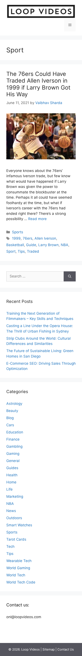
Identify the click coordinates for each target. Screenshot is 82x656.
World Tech (15, 575)
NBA (64, 245)
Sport (11, 251)
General (13, 461)
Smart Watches (19, 525)
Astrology (14, 403)
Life (9, 489)
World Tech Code (20, 582)
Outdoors (14, 518)
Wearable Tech (19, 561)
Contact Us (65, 649)
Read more (37, 219)
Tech (10, 546)
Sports (17, 232)
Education (14, 432)
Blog (10, 418)
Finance (13, 439)
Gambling (14, 446)
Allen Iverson (45, 238)
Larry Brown (48, 245)
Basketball (15, 245)
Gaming (12, 453)
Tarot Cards (16, 539)
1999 (16, 238)
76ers (27, 238)
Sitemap (48, 649)
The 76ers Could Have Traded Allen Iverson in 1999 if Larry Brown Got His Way (38, 84)
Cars (10, 425)
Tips (21, 251)
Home (11, 482)
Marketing (14, 496)
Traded (33, 251)
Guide (31, 245)
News (11, 511)
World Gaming (18, 568)
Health (11, 475)
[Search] (70, 276)
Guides (12, 468)
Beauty (12, 411)
